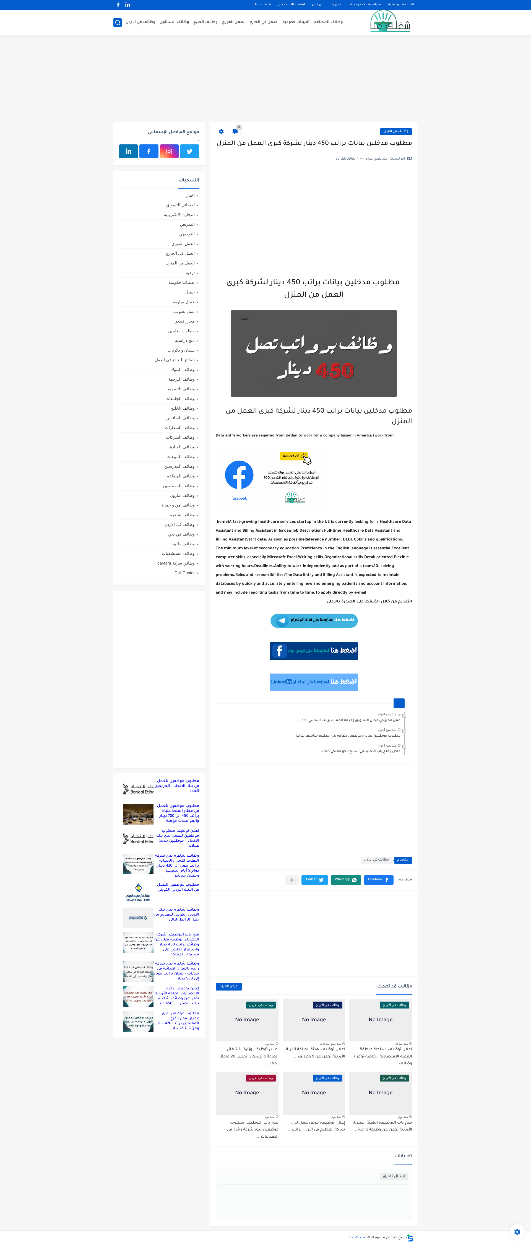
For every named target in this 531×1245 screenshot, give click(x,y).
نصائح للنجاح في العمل (175, 359)
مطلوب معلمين (181, 330)
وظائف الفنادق (182, 447)
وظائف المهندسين (179, 485)
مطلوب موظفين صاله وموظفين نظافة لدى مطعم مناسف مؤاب (348, 736)
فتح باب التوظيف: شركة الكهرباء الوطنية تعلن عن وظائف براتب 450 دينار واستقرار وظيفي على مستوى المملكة (176, 945)
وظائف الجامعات (180, 398)
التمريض (187, 224)
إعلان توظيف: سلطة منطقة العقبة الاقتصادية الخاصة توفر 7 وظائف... (382, 1057)
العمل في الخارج (264, 22)
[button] (379, 880)
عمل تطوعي (184, 311)
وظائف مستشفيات (178, 553)
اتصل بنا (336, 5)
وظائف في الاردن (140, 22)
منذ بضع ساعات (330, 1044)
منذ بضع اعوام (387, 714)
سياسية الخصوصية (365, 5)
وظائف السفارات (180, 427)
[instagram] (169, 151)
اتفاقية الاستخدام (291, 5)
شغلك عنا (263, 5)
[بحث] (117, 22)
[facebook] (118, 5)
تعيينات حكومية (296, 22)
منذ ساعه (401, 1044)
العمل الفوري (234, 22)
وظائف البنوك (183, 369)
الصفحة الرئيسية (401, 5)
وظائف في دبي (181, 534)
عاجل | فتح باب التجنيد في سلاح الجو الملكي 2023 (361, 751)
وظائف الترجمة (181, 379)
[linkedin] (127, 5)
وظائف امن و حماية (178, 505)
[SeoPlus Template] (410, 1238)
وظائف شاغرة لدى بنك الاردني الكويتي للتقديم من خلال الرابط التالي (176, 915)
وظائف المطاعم (328, 22)
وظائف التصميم (181, 388)
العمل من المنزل (180, 263)
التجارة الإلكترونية (179, 214)
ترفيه (190, 272)
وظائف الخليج (205, 22)
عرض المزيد (229, 986)
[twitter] (189, 151)
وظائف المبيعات (180, 456)
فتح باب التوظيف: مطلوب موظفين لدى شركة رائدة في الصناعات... (252, 1130)
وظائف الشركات (180, 437)
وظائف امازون (182, 495)
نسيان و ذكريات (181, 350)
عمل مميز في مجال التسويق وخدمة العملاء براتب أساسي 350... (349, 720)
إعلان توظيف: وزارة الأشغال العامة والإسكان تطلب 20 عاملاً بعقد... (249, 1057)
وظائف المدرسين (179, 466)
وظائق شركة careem (176, 563)
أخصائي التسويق (180, 204)
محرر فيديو (185, 321)
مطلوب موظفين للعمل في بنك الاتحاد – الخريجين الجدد (176, 786)
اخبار (190, 195)
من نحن (317, 5)
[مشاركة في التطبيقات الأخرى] (292, 880)
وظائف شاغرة (182, 514)
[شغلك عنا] (383, 22)
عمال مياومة (184, 301)
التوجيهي (187, 234)
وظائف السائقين (174, 22)
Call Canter (185, 572)
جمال (190, 292)
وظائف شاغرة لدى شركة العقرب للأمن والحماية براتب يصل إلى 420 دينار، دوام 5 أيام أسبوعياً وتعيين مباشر (177, 866)
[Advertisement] (265, 79)
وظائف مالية (184, 543)
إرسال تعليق (394, 1176)
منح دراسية (185, 340)
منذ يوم (269, 1044)
